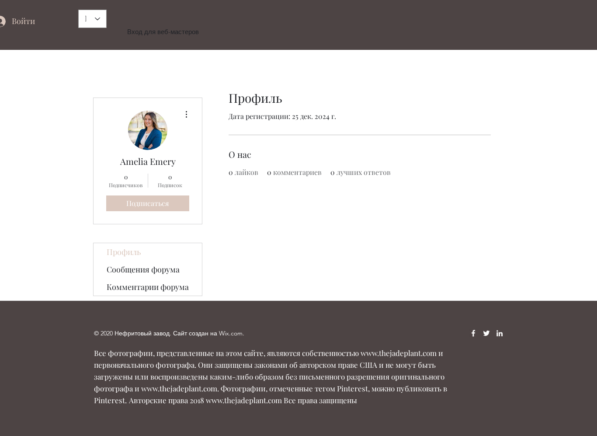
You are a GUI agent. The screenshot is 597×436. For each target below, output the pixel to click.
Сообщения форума (143, 269)
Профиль (124, 252)
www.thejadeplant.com (399, 353)
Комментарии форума (148, 287)
